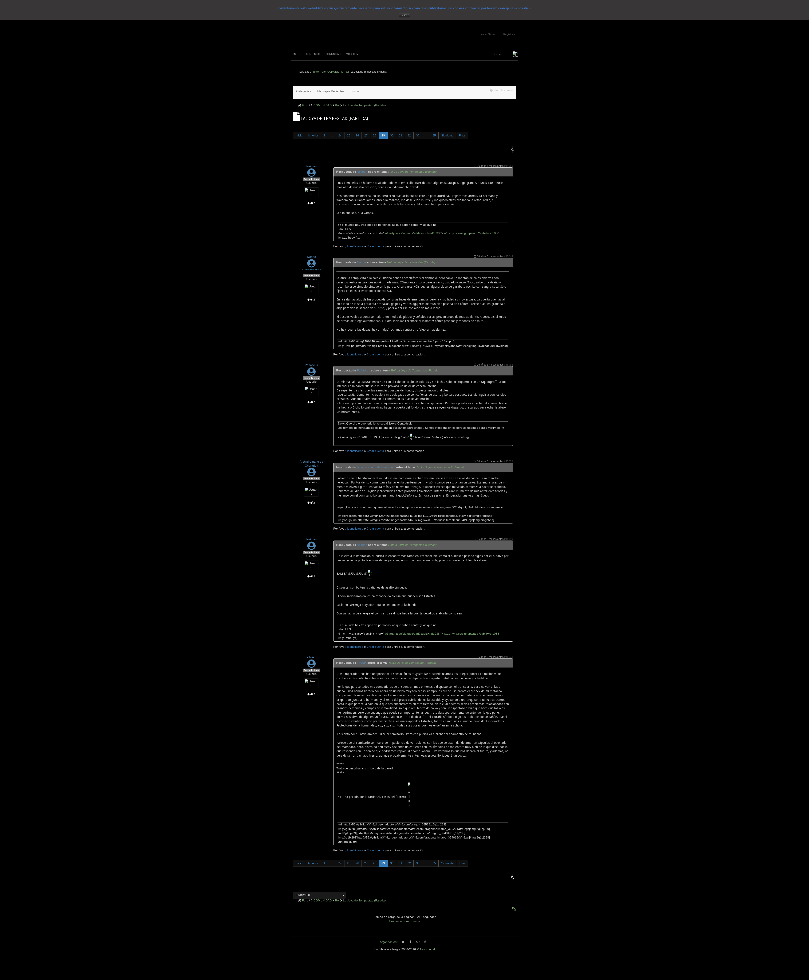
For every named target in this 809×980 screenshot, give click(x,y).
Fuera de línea (311, 179)
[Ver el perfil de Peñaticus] (311, 373)
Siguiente (447, 135)
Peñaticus (311, 365)
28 (374, 135)
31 (400, 135)
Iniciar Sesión (488, 34)
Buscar (355, 91)
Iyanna (311, 256)
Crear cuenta (375, 246)
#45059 (508, 539)
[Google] (418, 942)
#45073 (508, 657)
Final (462, 135)
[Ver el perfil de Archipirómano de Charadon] (311, 474)
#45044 (508, 256)
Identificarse (355, 246)
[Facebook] (410, 942)
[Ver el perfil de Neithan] (311, 174)
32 (409, 135)
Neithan (311, 166)
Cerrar (404, 15)
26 (357, 135)
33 (417, 135)
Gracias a (395, 921)
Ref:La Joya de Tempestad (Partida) (412, 171)
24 (340, 135)
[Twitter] (403, 942)
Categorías (303, 91)
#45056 (508, 364)
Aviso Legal (427, 949)
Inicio (296, 54)
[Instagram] (425, 942)
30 (392, 135)
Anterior (313, 135)
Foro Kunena (411, 921)
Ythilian (311, 657)
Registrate (509, 34)
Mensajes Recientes (330, 91)
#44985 (508, 166)
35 (434, 135)
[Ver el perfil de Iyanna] (311, 265)
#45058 (508, 461)
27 (366, 135)
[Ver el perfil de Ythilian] (311, 666)
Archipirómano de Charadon (376, 467)
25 (348, 135)
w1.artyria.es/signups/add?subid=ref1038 (412, 233)
